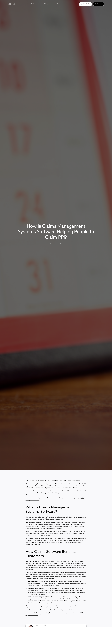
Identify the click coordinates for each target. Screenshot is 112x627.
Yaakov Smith (65, 243)
